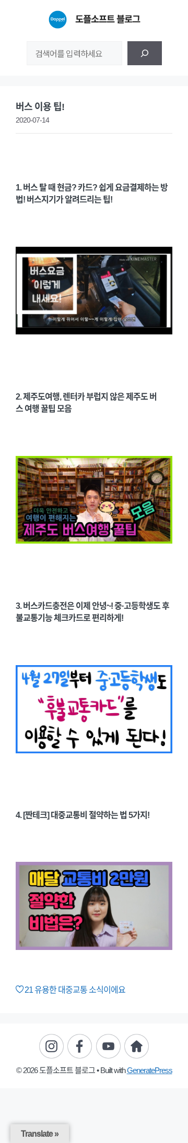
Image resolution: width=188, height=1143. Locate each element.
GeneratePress (149, 1070)
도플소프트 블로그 (107, 19)
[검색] (144, 53)
